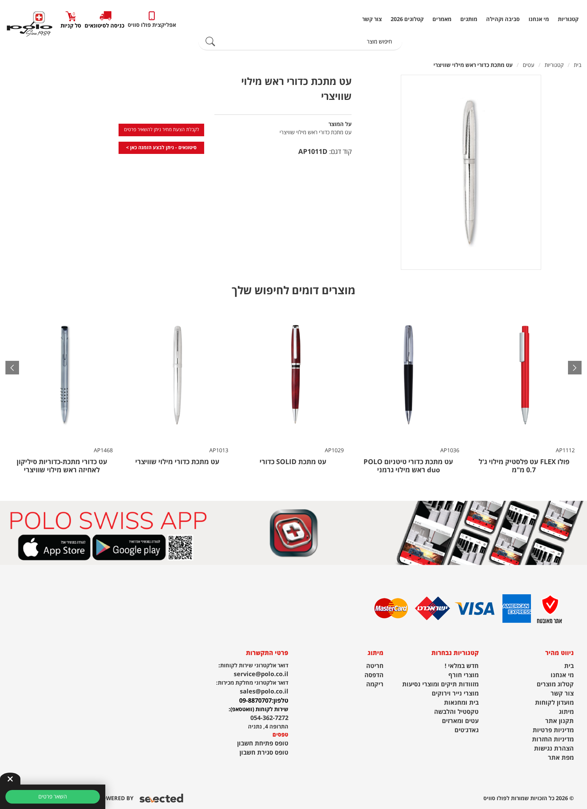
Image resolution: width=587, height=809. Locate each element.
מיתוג (566, 712)
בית (569, 666)
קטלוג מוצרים (555, 684)
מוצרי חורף (463, 675)
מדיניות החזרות (553, 739)
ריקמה (375, 684)
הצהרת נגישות (554, 749)
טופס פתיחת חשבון (262, 744)
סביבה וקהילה (503, 19)
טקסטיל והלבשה (456, 712)
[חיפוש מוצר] (210, 41)
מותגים (468, 19)
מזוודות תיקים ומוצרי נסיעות (440, 684)
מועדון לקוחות (554, 703)
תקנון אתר (559, 721)
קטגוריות (568, 19)
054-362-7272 (269, 718)
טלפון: (280, 701)
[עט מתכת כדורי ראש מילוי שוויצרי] (471, 172)
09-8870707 (255, 701)
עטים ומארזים (460, 721)
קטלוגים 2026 (407, 19)
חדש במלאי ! (462, 666)
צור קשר (372, 19)
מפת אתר (561, 758)
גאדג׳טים (467, 730)
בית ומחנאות (461, 703)
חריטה (375, 666)
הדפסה (374, 675)
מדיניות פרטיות (553, 730)
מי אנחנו (539, 19)
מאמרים (441, 19)
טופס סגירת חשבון (263, 753)
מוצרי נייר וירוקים (455, 694)
